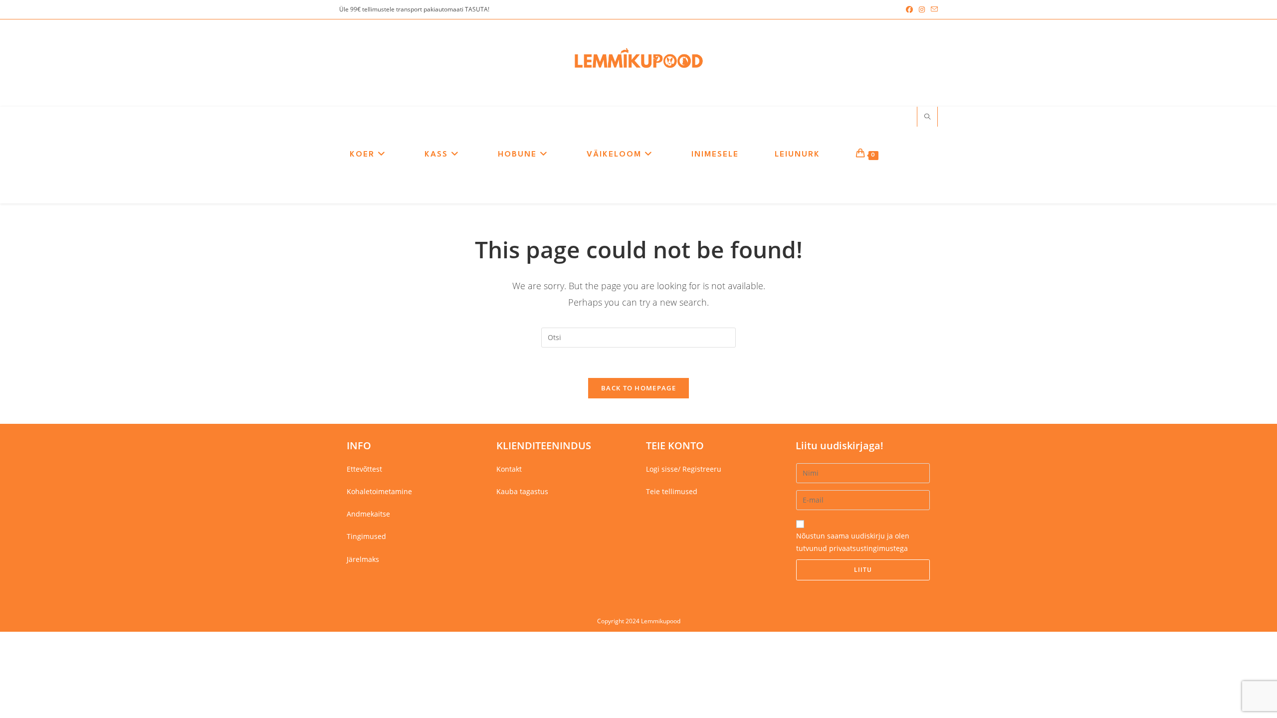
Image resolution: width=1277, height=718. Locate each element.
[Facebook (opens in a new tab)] (909, 9)
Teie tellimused (671, 491)
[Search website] (927, 117)
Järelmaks (363, 559)
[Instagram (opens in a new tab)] (922, 9)
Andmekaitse (368, 514)
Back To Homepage (638, 387)
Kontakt (509, 469)
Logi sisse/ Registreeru (683, 469)
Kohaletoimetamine (379, 491)
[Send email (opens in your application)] (933, 9)
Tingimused (366, 536)
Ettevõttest (364, 469)
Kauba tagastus (522, 491)
